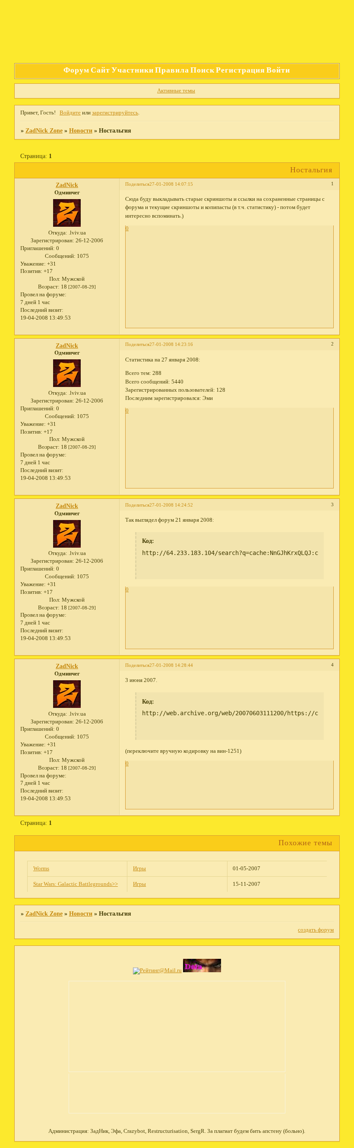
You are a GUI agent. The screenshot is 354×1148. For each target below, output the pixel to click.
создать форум (316, 930)
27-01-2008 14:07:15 (171, 184)
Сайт (100, 70)
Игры (139, 869)
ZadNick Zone (44, 130)
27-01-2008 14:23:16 (171, 344)
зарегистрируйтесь (115, 113)
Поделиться (137, 184)
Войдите (70, 113)
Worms (41, 869)
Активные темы (176, 91)
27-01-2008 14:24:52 (171, 504)
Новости (80, 130)
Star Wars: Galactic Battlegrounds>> (75, 884)
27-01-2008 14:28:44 (171, 665)
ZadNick (67, 184)
